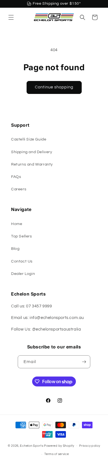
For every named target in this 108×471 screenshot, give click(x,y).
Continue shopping (54, 87)
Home (16, 224)
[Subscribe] (84, 361)
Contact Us (22, 261)
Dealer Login (23, 274)
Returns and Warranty (32, 164)
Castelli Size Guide (28, 139)
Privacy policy (89, 445)
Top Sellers (21, 236)
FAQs (16, 177)
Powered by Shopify (59, 445)
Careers (18, 189)
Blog (15, 249)
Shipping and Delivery (31, 152)
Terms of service (56, 454)
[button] (11, 17)
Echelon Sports (31, 445)
